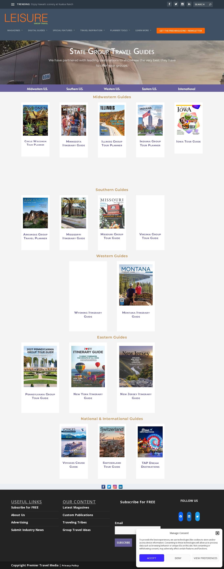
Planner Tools (119, 30)
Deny (178, 558)
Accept (151, 558)
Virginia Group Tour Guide (150, 236)
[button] (217, 533)
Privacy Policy (70, 565)
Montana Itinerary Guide (136, 314)
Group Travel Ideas (77, 530)
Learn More (142, 30)
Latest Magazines (76, 507)
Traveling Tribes (75, 522)
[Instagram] (115, 487)
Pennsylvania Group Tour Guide (40, 396)
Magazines (13, 30)
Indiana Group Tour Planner (150, 143)
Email (119, 523)
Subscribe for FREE (25, 507)
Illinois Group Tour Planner (112, 143)
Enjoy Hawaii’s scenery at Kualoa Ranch (52, 4)
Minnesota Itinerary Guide (73, 143)
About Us (18, 515)
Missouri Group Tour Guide (112, 236)
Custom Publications (78, 515)
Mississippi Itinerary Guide (73, 236)
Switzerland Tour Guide (112, 464)
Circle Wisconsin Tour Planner (35, 143)
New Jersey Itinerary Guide (136, 396)
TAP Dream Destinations (150, 465)
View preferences (205, 558)
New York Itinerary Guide (88, 396)
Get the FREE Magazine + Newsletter (181, 30)
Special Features (62, 30)
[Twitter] (109, 487)
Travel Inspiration (91, 30)
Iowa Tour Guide (188, 141)
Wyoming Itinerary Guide (88, 314)
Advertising (19, 522)
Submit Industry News (27, 530)
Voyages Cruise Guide (74, 464)
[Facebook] (103, 487)
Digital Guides (36, 30)
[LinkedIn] (121, 487)
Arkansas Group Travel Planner (35, 236)
